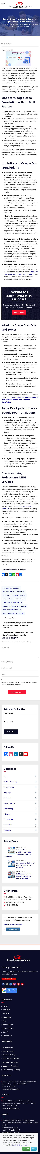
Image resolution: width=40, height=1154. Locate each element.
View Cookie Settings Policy (17, 1145)
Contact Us (7, 1036)
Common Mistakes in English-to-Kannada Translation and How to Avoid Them (18, 853)
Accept (26, 1149)
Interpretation (9, 787)
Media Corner (8, 1024)
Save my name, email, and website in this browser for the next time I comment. (19, 683)
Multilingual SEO (9, 803)
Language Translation (11, 1066)
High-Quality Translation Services (14, 595)
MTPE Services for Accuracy (12, 603)
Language (7, 793)
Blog (5, 776)
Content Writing (9, 1055)
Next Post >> (7, 628)
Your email (8, 722)
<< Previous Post (9, 618)
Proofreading (8, 809)
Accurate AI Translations (11, 588)
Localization (8, 798)
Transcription (8, 819)
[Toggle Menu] (2, 4)
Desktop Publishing (10, 782)
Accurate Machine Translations (13, 592)
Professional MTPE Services (12, 610)
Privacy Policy (8, 1028)
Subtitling (7, 814)
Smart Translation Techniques (13, 613)
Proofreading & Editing (11, 1070)
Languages (7, 1017)
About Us (6, 1010)
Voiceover (7, 830)
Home (5, 24)
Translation (8, 825)
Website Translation (10, 1062)
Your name (8, 713)
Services (6, 1013)
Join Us (5, 1032)
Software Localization (11, 1058)
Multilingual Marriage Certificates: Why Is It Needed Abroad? (23, 876)
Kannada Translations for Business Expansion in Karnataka (25, 865)
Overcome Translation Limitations (14, 606)
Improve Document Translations (14, 599)
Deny (33, 1149)
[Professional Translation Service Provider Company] (20, 5)
